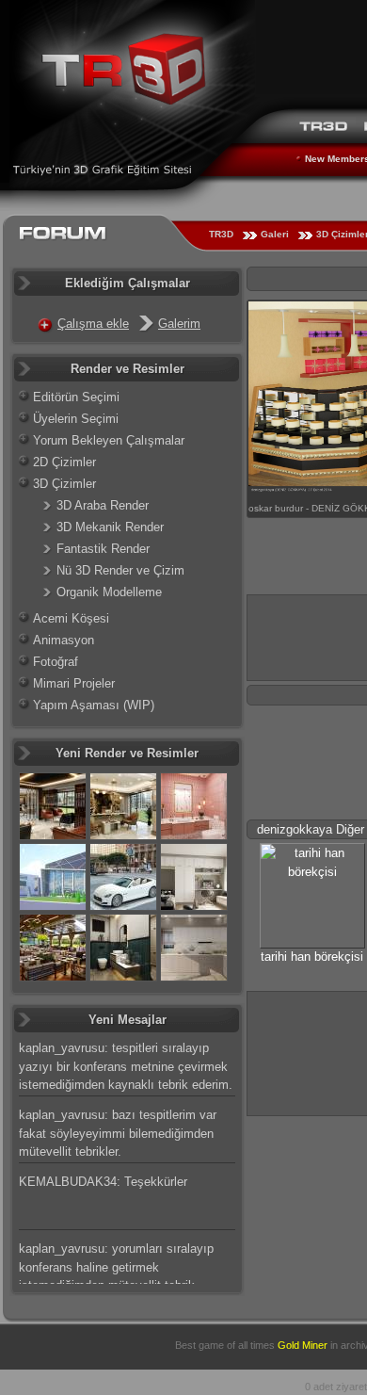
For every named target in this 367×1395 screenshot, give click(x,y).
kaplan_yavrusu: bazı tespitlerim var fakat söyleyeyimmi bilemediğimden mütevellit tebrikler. (117, 1133)
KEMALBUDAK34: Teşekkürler (103, 1182)
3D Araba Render (102, 505)
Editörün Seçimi (76, 397)
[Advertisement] (307, 1051)
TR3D (221, 234)
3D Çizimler (64, 484)
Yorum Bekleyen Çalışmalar (108, 440)
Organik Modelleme (109, 592)
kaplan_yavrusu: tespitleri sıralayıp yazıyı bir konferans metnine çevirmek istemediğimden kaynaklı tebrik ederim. (125, 1066)
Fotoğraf (55, 662)
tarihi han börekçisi (312, 956)
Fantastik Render (103, 549)
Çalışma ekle (93, 323)
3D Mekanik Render (110, 527)
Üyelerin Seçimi (76, 419)
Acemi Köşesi (71, 618)
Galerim (179, 323)
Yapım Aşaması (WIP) (93, 705)
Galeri (275, 234)
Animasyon (63, 640)
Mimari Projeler (74, 683)
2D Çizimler (64, 462)
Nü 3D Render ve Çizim (120, 570)
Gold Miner (302, 1345)
